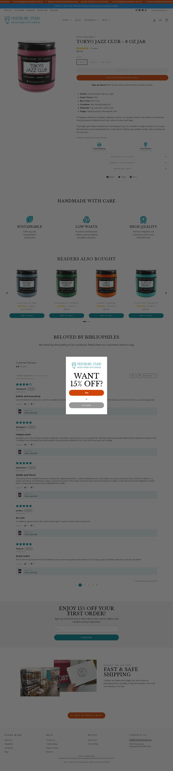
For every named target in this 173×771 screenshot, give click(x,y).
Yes (86, 392)
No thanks (86, 405)
